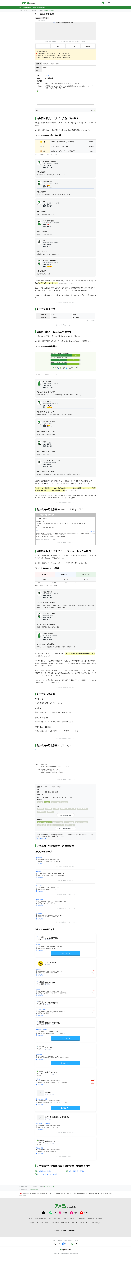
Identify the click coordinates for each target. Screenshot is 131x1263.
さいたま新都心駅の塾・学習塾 (47, 1174)
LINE (54, 1213)
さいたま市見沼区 (33, 10)
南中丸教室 (39, 885)
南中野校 (38, 944)
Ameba (59, 1244)
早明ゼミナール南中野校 (43, 1124)
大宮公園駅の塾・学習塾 (76, 1171)
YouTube (86, 1213)
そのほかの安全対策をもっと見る (65, 828)
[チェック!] (93, 972)
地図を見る (40, 863)
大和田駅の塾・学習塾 (44, 1171)
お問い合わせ (83, 1223)
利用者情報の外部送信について (60, 1223)
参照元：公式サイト (91, 531)
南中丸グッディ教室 (41, 1099)
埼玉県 (25, 10)
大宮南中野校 (39, 1148)
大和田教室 (39, 1054)
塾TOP (21, 10)
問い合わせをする (41, 838)
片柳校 (38, 1079)
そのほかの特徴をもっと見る (65, 815)
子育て (75, 1213)
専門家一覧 (91, 1218)
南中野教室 (39, 858)
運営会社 (74, 1223)
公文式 (47, 75)
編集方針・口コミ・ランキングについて (65, 1218)
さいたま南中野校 (41, 1009)
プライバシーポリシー (43, 1223)
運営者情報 (99, 1218)
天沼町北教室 (39, 899)
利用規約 (31, 1223)
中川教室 (38, 872)
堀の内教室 (39, 913)
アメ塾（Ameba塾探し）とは (43, 1218)
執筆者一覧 (82, 1218)
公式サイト (65, 953)
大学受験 (64, 1213)
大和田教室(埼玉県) (41, 1029)
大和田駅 (40, 10)
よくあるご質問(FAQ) (95, 1223)
